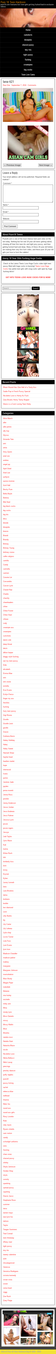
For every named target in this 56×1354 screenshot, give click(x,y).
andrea (5, 460)
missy (5, 1020)
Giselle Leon (8, 724)
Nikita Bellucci (8, 1058)
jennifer (6, 799)
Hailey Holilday (9, 740)
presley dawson (9, 1071)
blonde (5, 523)
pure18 (5, 1079)
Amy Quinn (7, 452)
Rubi (5, 1121)
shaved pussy (28, 45)
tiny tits (28, 50)
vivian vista (7, 1280)
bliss (5, 519)
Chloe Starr (7, 615)
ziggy (5, 1292)
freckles (6, 703)
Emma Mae (7, 673)
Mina (5, 1008)
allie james (7, 427)
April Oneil (7, 469)
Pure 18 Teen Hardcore (13, 2)
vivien (5, 1284)
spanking (6, 1183)
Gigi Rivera (7, 715)
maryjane (6, 966)
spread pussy (8, 1188)
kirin (4, 866)
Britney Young (8, 548)
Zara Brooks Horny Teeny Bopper (16, 400)
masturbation (8, 974)
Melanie (6, 991)
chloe (5, 606)
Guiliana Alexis (9, 736)
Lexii (5, 912)
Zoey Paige (7, 1300)
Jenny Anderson (9, 803)
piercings (6, 1066)
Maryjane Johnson (10, 970)
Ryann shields (8, 1129)
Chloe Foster (8, 611)
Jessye (6, 832)
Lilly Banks (7, 916)
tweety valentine (9, 1255)
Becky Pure (7, 489)
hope (5, 765)
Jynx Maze (7, 841)
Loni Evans (7, 945)
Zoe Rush (7, 1296)
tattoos (6, 1221)
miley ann (7, 1004)
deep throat (7, 644)
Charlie (6, 594)
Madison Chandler (10, 954)
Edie (5, 665)
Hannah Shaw (8, 753)
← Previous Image (12, 165)
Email (6, 212)
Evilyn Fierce (8, 694)
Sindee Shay (8, 1171)
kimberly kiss (8, 862)
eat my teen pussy (10, 661)
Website (6, 219)
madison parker (9, 958)
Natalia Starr (8, 1041)
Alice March (8, 418)
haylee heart (8, 757)
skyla (5, 1175)
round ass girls (9, 1112)
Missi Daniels (8, 1016)
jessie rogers (8, 828)
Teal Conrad (8, 1234)
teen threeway (8, 1238)
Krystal (6, 874)
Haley (5, 744)
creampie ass (8, 627)
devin (5, 648)
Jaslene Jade (8, 782)
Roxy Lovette (8, 1116)
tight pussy (28, 54)
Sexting (6, 1150)
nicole (5, 1050)
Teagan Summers (10, 1229)
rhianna (6, 1100)
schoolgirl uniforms (10, 1142)
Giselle (6, 719)
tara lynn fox (8, 1217)
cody (5, 623)
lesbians (6, 899)
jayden (5, 786)
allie (4, 422)
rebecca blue (8, 1091)
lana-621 (8, 82)
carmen (6, 573)
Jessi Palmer (8, 815)
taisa (5, 1208)
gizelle (5, 728)
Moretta (6, 1033)
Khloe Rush (7, 853)
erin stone (7, 682)
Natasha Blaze (9, 1045)
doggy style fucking (10, 657)
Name (6, 205)
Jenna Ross (8, 795)
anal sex (6, 456)
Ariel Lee (6, 473)
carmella (6, 569)
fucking (28, 59)
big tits (5, 514)
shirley (5, 1163)
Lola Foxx (7, 941)
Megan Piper (8, 983)
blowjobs (28, 40)
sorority (6, 1179)
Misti (5, 1029)
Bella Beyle (7, 494)
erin (4, 678)
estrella (6, 686)
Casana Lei (7, 577)
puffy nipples (8, 1075)
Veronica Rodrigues (10, 1271)
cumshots (28, 35)
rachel (5, 1087)
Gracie (5, 732)
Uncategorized (8, 1263)
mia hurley (7, 995)
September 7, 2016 (18, 85)
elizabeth (6, 669)
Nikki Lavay (7, 1062)
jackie (5, 778)
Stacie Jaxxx (8, 1196)
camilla (6, 561)
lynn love (6, 949)
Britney (6, 544)
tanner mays (8, 1213)
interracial (7, 770)
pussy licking (8, 1083)
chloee (5, 619)
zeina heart (7, 1288)
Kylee (5, 878)
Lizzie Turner (8, 937)
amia (5, 448)
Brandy (6, 540)
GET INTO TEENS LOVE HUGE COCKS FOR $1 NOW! (28, 277)
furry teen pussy (9, 711)
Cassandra (7, 581)
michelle (6, 999)
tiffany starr (7, 1242)
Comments (32, 85)
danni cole (7, 640)
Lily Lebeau (7, 928)
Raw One (6, 85)
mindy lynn (7, 1012)
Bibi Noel (6, 502)
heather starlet (8, 761)
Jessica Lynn (8, 820)
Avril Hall (6, 485)
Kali (4, 845)
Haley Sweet (8, 749)
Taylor (5, 1225)
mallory (6, 962)
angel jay (6, 464)
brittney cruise (8, 552)
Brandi (5, 535)
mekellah (6, 987)
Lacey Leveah (8, 882)
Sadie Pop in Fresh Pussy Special (16, 391)
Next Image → (45, 165)
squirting (6, 1192)
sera (5, 1146)
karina (5, 849)
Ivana (5, 774)
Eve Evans (7, 690)
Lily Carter (7, 924)
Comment (7, 183)
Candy (5, 565)
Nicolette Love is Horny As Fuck (16, 396)
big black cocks (9, 506)
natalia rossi (8, 1037)
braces (5, 531)
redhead (6, 1096)
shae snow (7, 1154)
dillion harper (8, 653)
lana (4, 887)
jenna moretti (8, 790)
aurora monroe (8, 481)
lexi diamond (8, 907)
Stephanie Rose (9, 1200)
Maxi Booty (7, 979)
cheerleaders (8, 602)
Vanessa (6, 1267)
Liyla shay (7, 933)
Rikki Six (6, 1104)
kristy (5, 870)
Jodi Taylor (7, 836)
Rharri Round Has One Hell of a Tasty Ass (19, 387)
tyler (5, 1259)
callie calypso (8, 556)
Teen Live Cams (28, 74)
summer (6, 1204)
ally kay (6, 431)
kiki (4, 857)
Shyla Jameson (9, 1167)
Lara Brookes (8, 891)
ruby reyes (7, 1125)
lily (4, 920)
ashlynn (6, 477)
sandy (5, 1137)
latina (5, 895)
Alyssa (6, 435)
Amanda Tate (8, 439)
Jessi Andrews (9, 811)
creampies (28, 64)
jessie (5, 824)
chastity (6, 598)
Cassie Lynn (8, 586)
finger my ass (8, 698)
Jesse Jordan (8, 807)
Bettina (6, 498)
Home (28, 30)
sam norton (7, 1133)
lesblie (5, 903)
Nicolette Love (8, 1054)
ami (4, 443)
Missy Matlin (8, 1025)
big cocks (28, 69)
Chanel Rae (7, 590)
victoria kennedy (9, 1275)
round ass (7, 1108)
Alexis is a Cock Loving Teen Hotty (17, 404)
